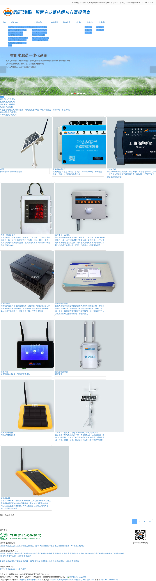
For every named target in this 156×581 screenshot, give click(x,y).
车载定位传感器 (6, 110)
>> (150, 521)
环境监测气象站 (6, 569)
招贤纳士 (100, 27)
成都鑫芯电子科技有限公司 (30, 580)
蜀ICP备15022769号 (109, 580)
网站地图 (86, 580)
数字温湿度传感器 (62, 546)
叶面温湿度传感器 (7, 561)
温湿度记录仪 (33, 546)
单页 (10, 45)
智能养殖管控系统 (15, 32)
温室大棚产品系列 (39, 32)
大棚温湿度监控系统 (21, 553)
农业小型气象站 (19, 569)
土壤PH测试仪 (34, 561)
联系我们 (102, 22)
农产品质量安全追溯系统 (18, 38)
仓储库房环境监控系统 (17, 40)
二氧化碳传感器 (21, 561)
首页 (4, 22)
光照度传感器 (58, 561)
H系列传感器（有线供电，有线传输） (55, 110)
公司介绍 (88, 27)
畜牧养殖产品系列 (39, 30)
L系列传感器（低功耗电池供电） (26, 110)
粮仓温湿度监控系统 (22, 556)
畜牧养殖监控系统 (112, 553)
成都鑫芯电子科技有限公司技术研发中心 (66, 580)
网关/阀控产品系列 (39, 27)
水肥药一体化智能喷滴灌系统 (20, 27)
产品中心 (38, 22)
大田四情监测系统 (15, 35)
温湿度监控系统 (6, 553)
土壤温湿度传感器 (71, 561)
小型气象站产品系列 (40, 40)
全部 (2, 97)
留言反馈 (100, 30)
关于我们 (90, 22)
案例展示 (54, 22)
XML (92, 580)
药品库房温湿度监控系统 (57, 553)
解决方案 (14, 22)
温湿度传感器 (5, 546)
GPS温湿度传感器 (77, 546)
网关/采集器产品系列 (40, 38)
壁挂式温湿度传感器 (19, 546)
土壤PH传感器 (46, 561)
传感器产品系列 (38, 35)
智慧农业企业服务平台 (17, 43)
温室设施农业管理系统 (17, 30)
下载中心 (78, 22)
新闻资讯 (66, 22)
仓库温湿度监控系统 (38, 553)
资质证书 (88, 30)
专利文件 (88, 32)
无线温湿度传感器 (47, 546)
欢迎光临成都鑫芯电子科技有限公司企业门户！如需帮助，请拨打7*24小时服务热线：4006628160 (112, 3)
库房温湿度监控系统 (76, 553)
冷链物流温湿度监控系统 (95, 553)
